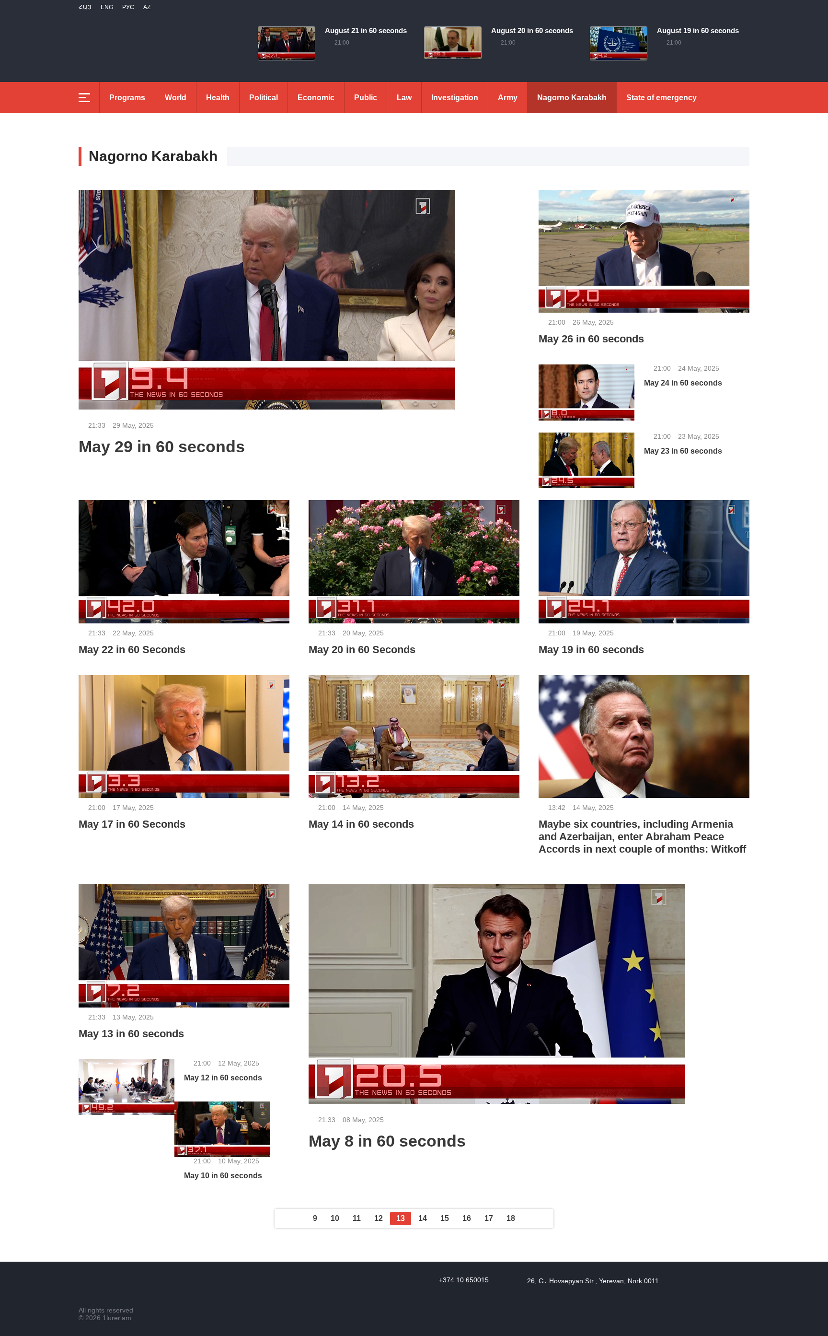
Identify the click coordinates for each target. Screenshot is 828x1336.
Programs (127, 98)
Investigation (454, 98)
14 (422, 1218)
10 (335, 1218)
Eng (107, 7)
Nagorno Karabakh (572, 98)
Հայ (85, 7)
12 (378, 1218)
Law (404, 98)
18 (510, 1218)
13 (400, 1218)
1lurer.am (117, 1318)
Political (263, 98)
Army (508, 98)
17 (488, 1218)
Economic (316, 98)
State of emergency (661, 98)
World (175, 98)
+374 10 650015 (464, 1280)
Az (146, 7)
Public (365, 98)
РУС (128, 7)
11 (357, 1218)
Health (218, 98)
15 (444, 1218)
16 (466, 1218)
